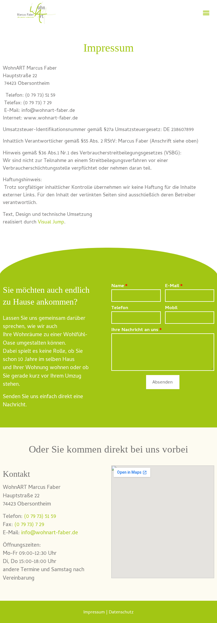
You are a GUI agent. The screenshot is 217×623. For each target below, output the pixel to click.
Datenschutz (121, 612)
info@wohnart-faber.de (49, 533)
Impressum (94, 612)
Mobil (171, 308)
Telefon (119, 308)
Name (117, 286)
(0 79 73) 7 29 (29, 524)
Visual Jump (51, 222)
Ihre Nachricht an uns (134, 330)
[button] (206, 12)
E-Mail (172, 286)
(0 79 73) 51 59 (40, 516)
